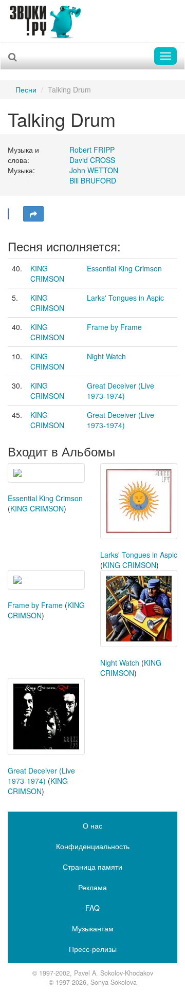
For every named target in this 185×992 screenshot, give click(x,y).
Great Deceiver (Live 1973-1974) (120, 390)
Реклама (92, 887)
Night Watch (106, 356)
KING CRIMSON (47, 273)
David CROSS (92, 160)
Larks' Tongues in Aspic (125, 297)
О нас (92, 825)
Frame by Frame (114, 327)
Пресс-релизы (93, 949)
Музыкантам (93, 928)
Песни (25, 89)
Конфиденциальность (93, 846)
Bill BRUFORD (92, 180)
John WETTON (93, 170)
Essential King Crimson (124, 268)
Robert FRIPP (92, 149)
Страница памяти (92, 866)
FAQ (92, 908)
